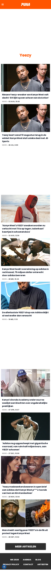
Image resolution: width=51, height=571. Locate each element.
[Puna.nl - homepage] (25, 4)
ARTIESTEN (42, 564)
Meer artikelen (25, 546)
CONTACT (28, 564)
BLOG (38, 559)
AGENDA (27, 559)
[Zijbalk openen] (2, 4)
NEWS (4, 101)
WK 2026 (14, 559)
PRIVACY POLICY (11, 564)
